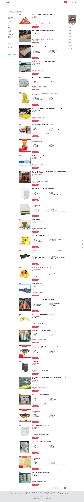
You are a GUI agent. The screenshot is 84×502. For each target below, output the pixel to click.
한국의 (48, 493)
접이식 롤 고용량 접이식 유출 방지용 (40, 394)
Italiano (41, 493)
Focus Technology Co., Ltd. (43, 496)
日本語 (24, 493)
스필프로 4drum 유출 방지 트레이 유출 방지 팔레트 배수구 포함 (45, 346)
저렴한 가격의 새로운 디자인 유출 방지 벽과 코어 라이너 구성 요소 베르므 (47, 108)
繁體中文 (21, 493)
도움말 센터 (26, 492)
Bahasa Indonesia (71, 493)
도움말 (67, 5)
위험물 (69, 34)
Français (27, 493)
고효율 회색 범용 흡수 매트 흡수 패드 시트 (41, 77)
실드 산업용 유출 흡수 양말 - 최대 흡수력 (40, 425)
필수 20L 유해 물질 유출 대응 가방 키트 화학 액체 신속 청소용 (44, 267)
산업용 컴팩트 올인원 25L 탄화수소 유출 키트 (40, 235)
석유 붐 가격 (70, 42)
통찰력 (54, 492)
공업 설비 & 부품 (10, 15)
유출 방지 (69, 39)
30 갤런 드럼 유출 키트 (36, 219)
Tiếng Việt (66, 493)
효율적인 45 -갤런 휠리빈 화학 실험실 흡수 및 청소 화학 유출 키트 (45, 140)
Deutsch (34, 493)
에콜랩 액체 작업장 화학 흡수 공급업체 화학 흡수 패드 (42, 456)
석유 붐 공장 (70, 36)
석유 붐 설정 (70, 37)
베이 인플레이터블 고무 (37, 283)
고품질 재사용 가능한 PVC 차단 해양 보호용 (42, 14)
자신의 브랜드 (11, 38)
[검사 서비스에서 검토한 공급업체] (12, 23)
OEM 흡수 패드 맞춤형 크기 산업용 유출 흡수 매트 (43, 188)
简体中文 (18, 493)
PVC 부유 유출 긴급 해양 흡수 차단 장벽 (43, 299)
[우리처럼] (56, 492)
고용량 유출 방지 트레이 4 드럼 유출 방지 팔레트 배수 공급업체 (44, 409)
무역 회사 (10, 28)
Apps (71, 5)
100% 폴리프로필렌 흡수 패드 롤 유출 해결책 (41, 330)
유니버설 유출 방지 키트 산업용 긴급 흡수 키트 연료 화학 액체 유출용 (46, 93)
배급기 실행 (70, 48)
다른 (9, 32)
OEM (9, 37)
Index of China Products (48, 494)
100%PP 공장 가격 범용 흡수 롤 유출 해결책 (40, 472)
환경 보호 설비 (10, 17)
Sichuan (10, 46)
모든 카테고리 (10, 5)
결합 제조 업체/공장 (12, 30)
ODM (9, 36)
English (15, 493)
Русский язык (44, 493)
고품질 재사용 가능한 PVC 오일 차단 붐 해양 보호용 (72, 24)
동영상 (20, 14)
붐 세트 (69, 30)
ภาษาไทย (60, 493)
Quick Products (33, 494)
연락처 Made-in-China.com (45, 492)
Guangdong (10, 44)
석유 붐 (69, 33)
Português (37, 493)
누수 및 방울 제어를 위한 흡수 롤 (38, 361)
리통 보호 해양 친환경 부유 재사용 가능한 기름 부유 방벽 (43, 61)
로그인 (76, 2)
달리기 (69, 50)
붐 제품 (69, 31)
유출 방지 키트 (70, 28)
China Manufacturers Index (40, 494)
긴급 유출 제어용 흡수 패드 (38, 155)
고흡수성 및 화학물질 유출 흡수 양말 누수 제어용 (42, 314)
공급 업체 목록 (19, 11)
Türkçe (63, 493)
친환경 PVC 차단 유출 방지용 (39, 46)
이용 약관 (44, 498)
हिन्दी (57, 493)
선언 (30, 492)
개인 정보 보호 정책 (38, 492)
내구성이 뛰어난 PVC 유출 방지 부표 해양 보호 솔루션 (43, 30)
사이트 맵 (51, 492)
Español (31, 493)
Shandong (10, 47)
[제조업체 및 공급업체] (12, 2)
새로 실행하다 (70, 45)
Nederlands (54, 493)
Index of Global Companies (55, 494)
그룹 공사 (10, 31)
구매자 (61, 5)
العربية (51, 493)
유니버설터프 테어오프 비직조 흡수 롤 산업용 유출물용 (42, 124)
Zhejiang (10, 48)
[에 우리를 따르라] (58, 492)
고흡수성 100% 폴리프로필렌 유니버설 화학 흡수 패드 (43, 203)
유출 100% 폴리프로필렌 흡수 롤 (41, 441)
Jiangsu (10, 43)
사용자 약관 (33, 492)
